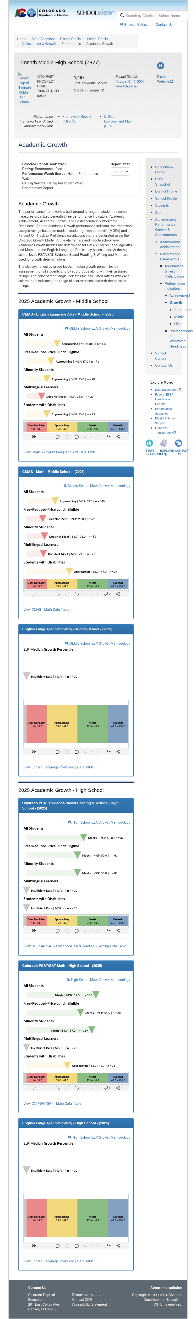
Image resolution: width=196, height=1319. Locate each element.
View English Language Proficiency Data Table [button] (58, 767)
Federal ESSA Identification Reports (164, 399)
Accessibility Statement (89, 1304)
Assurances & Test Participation (174, 271)
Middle (179, 316)
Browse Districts (136, 24)
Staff (158, 212)
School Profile (97, 38)
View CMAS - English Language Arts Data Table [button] (59, 452)
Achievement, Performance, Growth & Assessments (166, 227)
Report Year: (121, 163)
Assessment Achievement (170, 244)
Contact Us (164, 24)
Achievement (179, 295)
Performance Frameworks (170, 256)
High (177, 323)
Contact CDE (82, 1299)
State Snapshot (43, 38)
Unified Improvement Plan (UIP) (118, 121)
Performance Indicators (175, 286)
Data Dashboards (167, 389)
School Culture (160, 355)
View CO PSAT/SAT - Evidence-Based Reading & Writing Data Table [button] (74, 946)
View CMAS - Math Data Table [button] (46, 609)
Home (21, 38)
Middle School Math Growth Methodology (98, 485)
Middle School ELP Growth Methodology (99, 643)
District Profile (70, 38)
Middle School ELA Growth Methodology (99, 328)
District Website (163, 79)
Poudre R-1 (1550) (129, 81)
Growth (175, 302)
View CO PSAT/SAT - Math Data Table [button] (52, 1103)
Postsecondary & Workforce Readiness (181, 338)
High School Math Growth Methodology (100, 979)
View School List (126, 86)
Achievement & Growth (39, 43)
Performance (71, 43)
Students (162, 205)
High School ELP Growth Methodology (100, 1137)
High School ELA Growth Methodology (100, 822)
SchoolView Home (164, 169)
